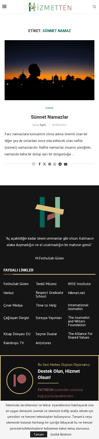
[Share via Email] (65, 164)
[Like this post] (33, 164)
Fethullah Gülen (16, 284)
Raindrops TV (13, 343)
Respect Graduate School (49, 294)
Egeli (43, 124)
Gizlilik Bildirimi (60, 434)
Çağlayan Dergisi (16, 317)
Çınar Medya (13, 305)
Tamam (39, 434)
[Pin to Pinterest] (49, 164)
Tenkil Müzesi (46, 284)
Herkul (8, 293)
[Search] (94, 7)
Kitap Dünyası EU (16, 334)
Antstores (43, 343)
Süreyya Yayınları (49, 317)
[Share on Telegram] (60, 164)
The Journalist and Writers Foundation (79, 321)
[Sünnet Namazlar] (49, 70)
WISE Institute (79, 284)
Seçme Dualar (46, 334)
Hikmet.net (76, 293)
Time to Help (46, 305)
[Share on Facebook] (40, 164)
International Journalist (78, 306)
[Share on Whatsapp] (54, 164)
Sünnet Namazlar (49, 117)
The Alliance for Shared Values (80, 335)
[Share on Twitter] (44, 164)
